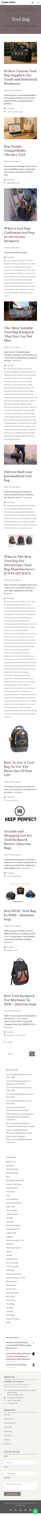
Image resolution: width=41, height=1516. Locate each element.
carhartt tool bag (10, 378)
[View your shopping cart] (32, 2)
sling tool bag (20, 417)
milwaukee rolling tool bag (21, 404)
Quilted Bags (8, 1427)
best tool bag (22, 372)
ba (8, 876)
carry (6, 649)
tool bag (22, 292)
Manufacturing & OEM (15, 1240)
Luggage (9, 1236)
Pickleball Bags (9, 1419)
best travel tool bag (11, 646)
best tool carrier (10, 637)
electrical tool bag (19, 656)
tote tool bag (25, 707)
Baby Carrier (11, 1162)
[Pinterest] (30, 1509)
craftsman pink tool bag (21, 267)
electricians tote (10, 688)
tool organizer (26, 426)
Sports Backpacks (10, 1423)
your (18, 183)
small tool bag (9, 518)
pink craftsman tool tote (24, 289)
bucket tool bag (17, 375)
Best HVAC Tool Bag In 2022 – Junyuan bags (20, 915)
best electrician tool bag (13, 611)
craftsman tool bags (15, 273)
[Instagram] (15, 1509)
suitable (11, 420)
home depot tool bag (15, 391)
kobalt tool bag (9, 397)
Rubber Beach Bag (13, 1274)
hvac (12, 950)
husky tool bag (16, 394)
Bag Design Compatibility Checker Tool (15, 151)
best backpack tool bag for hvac (19, 601)
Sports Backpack (12, 1293)
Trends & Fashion (13, 1319)
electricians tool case (16, 682)
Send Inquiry (12, 1494)
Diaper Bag (10, 1206)
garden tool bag (26, 385)
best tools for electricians (26, 643)
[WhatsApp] (35, 1511)
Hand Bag (10, 1221)
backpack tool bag (24, 368)
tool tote (13, 528)
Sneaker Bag (11, 1289)
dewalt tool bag (10, 381)
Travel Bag (10, 1315)
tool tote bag (15, 429)
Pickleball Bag (11, 1259)
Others (9, 1251)
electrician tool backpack (17, 665)
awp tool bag (12, 368)
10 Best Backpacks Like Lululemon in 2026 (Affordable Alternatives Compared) (20, 1117)
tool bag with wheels (12, 426)
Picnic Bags (8, 1435)
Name (6, 1456)
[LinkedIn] (10, 1509)
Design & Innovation (14, 1203)
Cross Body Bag (12, 1199)
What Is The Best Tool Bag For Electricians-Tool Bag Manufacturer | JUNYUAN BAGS (19, 565)
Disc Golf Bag (11, 1210)
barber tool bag (10, 372)
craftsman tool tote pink (17, 280)
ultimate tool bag (10, 710)
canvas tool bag (30, 375)
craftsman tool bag (25, 378)
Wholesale (7, 1444)
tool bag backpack (11, 423)
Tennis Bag (10, 1304)
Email (6, 1467)
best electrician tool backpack (23, 608)
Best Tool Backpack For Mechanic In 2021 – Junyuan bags (20, 1000)
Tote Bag (9, 1311)
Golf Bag (9, 1218)
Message (7, 1477)
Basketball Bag (11, 1173)
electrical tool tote (19, 659)
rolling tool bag (28, 413)
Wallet (8, 1322)
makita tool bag (13, 401)
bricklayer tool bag (27, 646)
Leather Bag (11, 1233)
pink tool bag (24, 410)
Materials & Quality (13, 1248)
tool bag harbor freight (27, 423)
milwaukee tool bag (11, 407)
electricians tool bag (12, 385)
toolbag (24, 429)
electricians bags (23, 675)
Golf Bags (7, 1414)
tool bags (24, 521)
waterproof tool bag (12, 436)
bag (8, 183)
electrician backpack (24, 283)
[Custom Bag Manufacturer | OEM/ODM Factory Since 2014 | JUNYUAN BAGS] (8, 2)
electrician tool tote (21, 672)
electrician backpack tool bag (15, 286)
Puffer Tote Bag (12, 1266)
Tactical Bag (10, 1300)
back (11, 876)
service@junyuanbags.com (16, 1397)
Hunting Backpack (13, 1225)
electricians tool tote (22, 685)
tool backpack (13, 292)
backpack (17, 876)
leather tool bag (22, 397)
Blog (8, 1177)
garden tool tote (23, 688)
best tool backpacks (21, 624)
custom (10, 112)
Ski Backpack (11, 1285)
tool (20, 112)
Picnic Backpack (12, 1263)
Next (12, 1042)
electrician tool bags (19, 669)
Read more (17, 360)
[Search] (32, 1053)
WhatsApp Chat (12, 1403)
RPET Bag (10, 1270)
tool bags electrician (23, 704)
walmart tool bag (28, 433)
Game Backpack (12, 1214)
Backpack (10, 1165)
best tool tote (19, 640)
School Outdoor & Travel (15, 1278)
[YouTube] (25, 1509)
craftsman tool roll (17, 276)
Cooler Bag (10, 1191)
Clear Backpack (12, 1188)
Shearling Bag (11, 1281)
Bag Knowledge (12, 1169)
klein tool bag (28, 394)
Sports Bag (10, 1296)
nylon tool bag (13, 410)
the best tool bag (14, 698)
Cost (8, 1195)
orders (16, 112)
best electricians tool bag (21, 614)
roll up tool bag (16, 413)
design (13, 183)
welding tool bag (14, 439)
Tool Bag (10, 108)
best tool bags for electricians (25, 633)
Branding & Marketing (14, 1180)
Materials (9, 1244)
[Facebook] (20, 1509)
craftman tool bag (17, 260)
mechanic (18, 1035)
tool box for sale (20, 525)
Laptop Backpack (12, 1229)
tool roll (30, 525)
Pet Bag (9, 1255)
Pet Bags (7, 1439)
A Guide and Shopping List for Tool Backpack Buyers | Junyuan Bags (18, 840)
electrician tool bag (24, 381)
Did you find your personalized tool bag (18, 476)
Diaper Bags (8, 1431)
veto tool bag (16, 433)
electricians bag (10, 675)
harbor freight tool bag (13, 388)
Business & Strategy (14, 1184)
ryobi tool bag (9, 417)
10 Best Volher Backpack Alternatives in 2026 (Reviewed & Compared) (19, 1139)
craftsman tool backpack (13, 270)
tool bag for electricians (20, 701)
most (21, 407)
